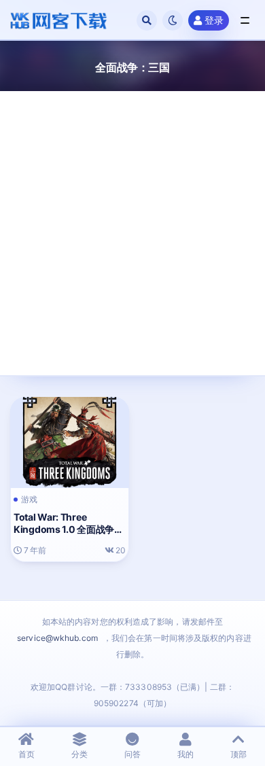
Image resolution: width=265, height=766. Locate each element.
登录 (214, 20)
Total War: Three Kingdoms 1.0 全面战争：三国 (69, 529)
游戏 (29, 499)
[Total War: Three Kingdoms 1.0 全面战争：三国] (69, 441)
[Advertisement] (132, 223)
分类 (79, 754)
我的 (185, 754)
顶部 (238, 754)
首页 (26, 754)
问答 (132, 754)
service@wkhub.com (57, 638)
